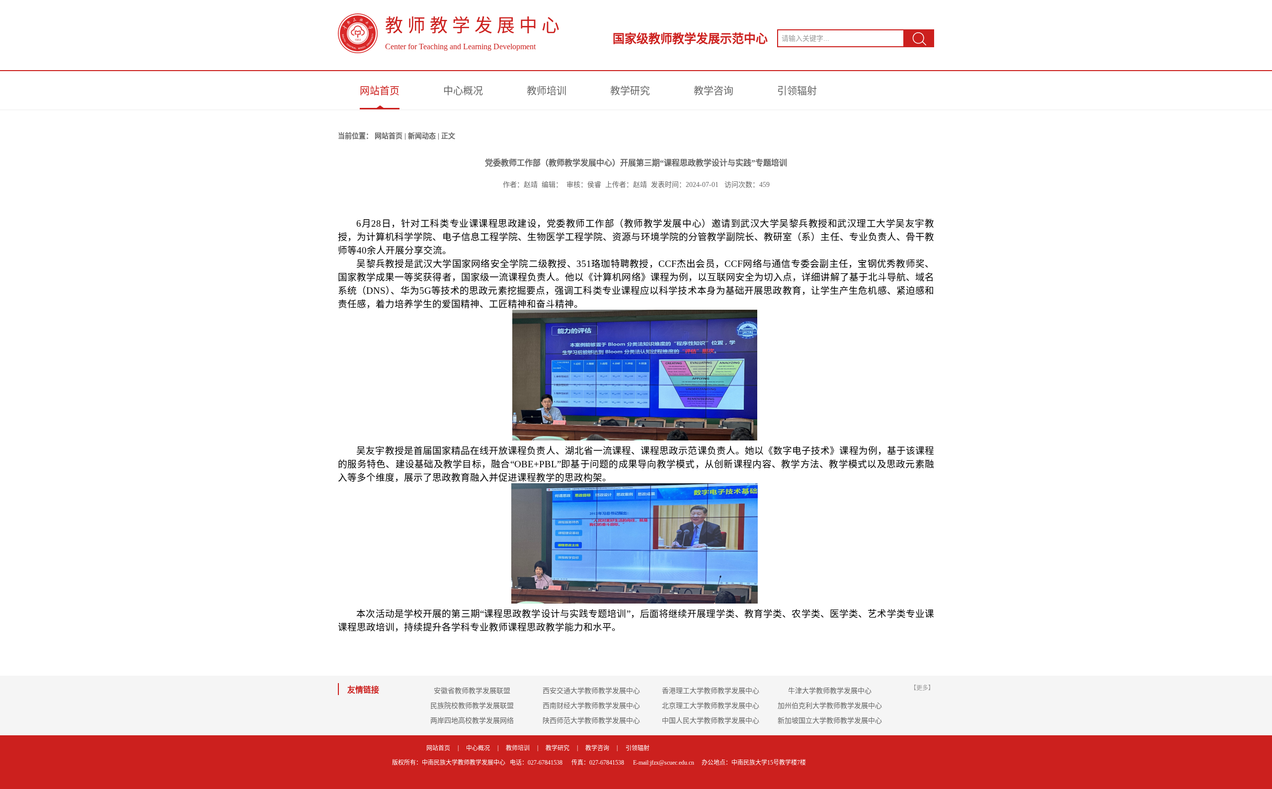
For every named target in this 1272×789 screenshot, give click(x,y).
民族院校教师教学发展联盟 (472, 705)
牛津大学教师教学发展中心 (830, 691)
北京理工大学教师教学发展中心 (710, 705)
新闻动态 (422, 136)
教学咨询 (713, 91)
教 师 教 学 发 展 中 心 (472, 26)
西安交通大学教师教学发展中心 (591, 691)
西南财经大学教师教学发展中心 (591, 705)
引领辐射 (797, 91)
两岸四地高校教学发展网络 (472, 720)
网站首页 (379, 91)
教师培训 (546, 91)
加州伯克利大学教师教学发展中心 (830, 705)
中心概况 (463, 91)
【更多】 (922, 688)
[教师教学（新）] (358, 33)
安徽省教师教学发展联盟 (472, 691)
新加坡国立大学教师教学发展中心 (830, 720)
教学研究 (630, 91)
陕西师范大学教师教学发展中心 (591, 720)
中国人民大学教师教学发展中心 (710, 720)
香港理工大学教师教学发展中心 (710, 691)
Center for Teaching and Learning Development (460, 46)
